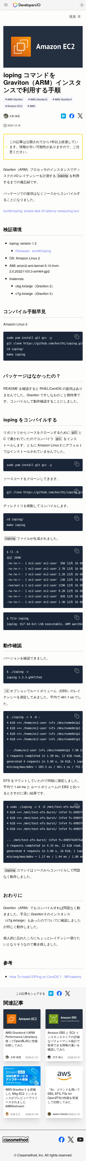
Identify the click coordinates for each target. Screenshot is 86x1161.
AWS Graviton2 (38, 99)
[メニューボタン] (6, 5)
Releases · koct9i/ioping (33, 250)
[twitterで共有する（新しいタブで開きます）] (80, 115)
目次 (72, 16)
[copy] (76, 336)
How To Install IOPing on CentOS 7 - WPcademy (45, 976)
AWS (32, 106)
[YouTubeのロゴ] (80, 1139)
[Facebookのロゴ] (61, 1139)
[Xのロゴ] (71, 1140)
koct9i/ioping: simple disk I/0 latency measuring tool (41, 210)
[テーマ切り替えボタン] (81, 4)
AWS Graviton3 (63, 99)
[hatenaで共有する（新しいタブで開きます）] (63, 115)
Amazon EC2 (14, 106)
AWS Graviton (15, 99)
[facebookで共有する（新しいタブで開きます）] (71, 115)
